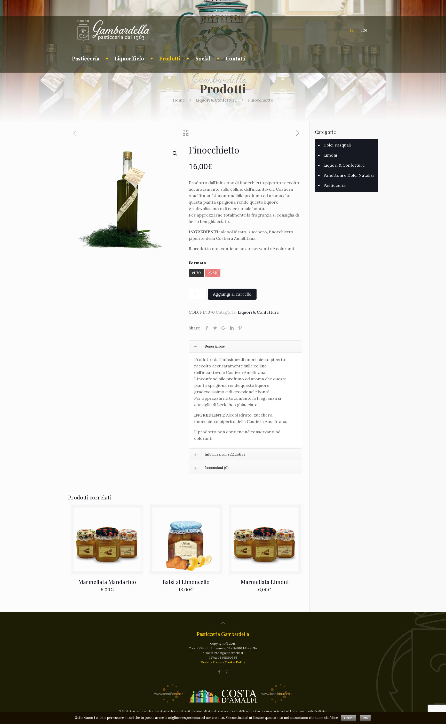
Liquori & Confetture (216, 100)
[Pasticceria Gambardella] (113, 30)
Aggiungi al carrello (232, 294)
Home (179, 100)
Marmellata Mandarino (107, 581)
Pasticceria (334, 185)
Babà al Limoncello (186, 581)
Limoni (330, 155)
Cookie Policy (235, 662)
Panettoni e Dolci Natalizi (348, 175)
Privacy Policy (211, 662)
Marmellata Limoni (265, 581)
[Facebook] (219, 671)
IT (352, 30)
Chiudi (348, 718)
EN (364, 30)
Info (365, 718)
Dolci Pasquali (337, 145)
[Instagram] (226, 671)
